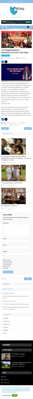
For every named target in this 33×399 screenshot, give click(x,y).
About (4, 376)
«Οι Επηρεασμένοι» (12, 123)
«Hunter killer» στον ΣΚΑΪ (9, 301)
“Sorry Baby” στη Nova (8, 293)
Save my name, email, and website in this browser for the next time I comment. (7, 264)
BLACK (4, 333)
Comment (6, 223)
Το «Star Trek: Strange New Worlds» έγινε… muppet (16, 304)
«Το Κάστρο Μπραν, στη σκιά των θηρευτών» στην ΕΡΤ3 (16, 297)
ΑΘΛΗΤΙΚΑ (5, 330)
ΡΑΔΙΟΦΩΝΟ (6, 324)
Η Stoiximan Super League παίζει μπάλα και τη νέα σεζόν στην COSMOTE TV (16, 308)
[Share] (2, 62)
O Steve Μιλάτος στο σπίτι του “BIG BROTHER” (6, 128)
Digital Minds (22, 123)
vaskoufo (12, 58)
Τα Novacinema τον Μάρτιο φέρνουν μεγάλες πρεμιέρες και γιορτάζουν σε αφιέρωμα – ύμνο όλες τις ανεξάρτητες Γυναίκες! (16, 158)
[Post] (6, 62)
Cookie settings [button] (6, 395)
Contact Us (6, 379)
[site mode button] (27, 27)
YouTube (5, 125)
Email (4, 245)
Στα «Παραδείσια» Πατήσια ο (9, 205)
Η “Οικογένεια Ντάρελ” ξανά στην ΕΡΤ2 (11, 183)
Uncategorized (5, 55)
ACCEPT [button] (14, 395)
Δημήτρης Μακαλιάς (14, 125)
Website (5, 251)
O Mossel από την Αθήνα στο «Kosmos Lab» (28, 128)
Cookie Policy (6, 382)
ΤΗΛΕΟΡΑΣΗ (6, 321)
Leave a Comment (22, 58)
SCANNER (5, 318)
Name (5, 238)
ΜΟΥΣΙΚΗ (5, 327)
